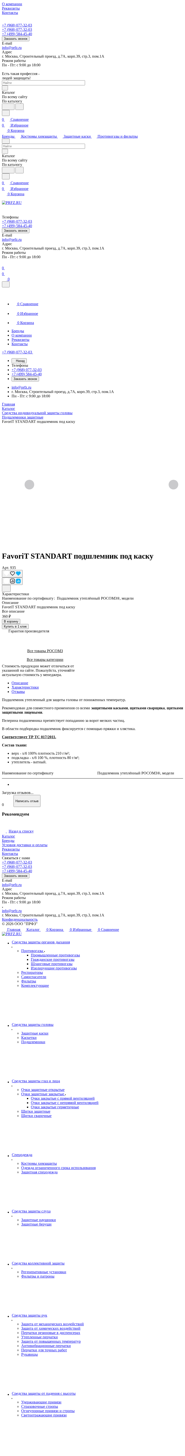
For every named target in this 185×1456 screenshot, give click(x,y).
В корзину (11, 621)
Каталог (8, 836)
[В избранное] (12, 573)
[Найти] (19, 106)
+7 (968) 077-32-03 (17, 25)
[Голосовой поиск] (8, 106)
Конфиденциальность (20, 919)
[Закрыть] (6, 284)
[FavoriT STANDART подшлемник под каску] (101, 485)
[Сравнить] (12, 581)
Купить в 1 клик (15, 626)
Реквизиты (11, 849)
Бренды (8, 841)
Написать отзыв (27, 801)
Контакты (10, 854)
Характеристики (25, 687)
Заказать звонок (15, 39)
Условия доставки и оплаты (24, 845)
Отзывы (18, 692)
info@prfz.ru (12, 48)
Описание (20, 683)
